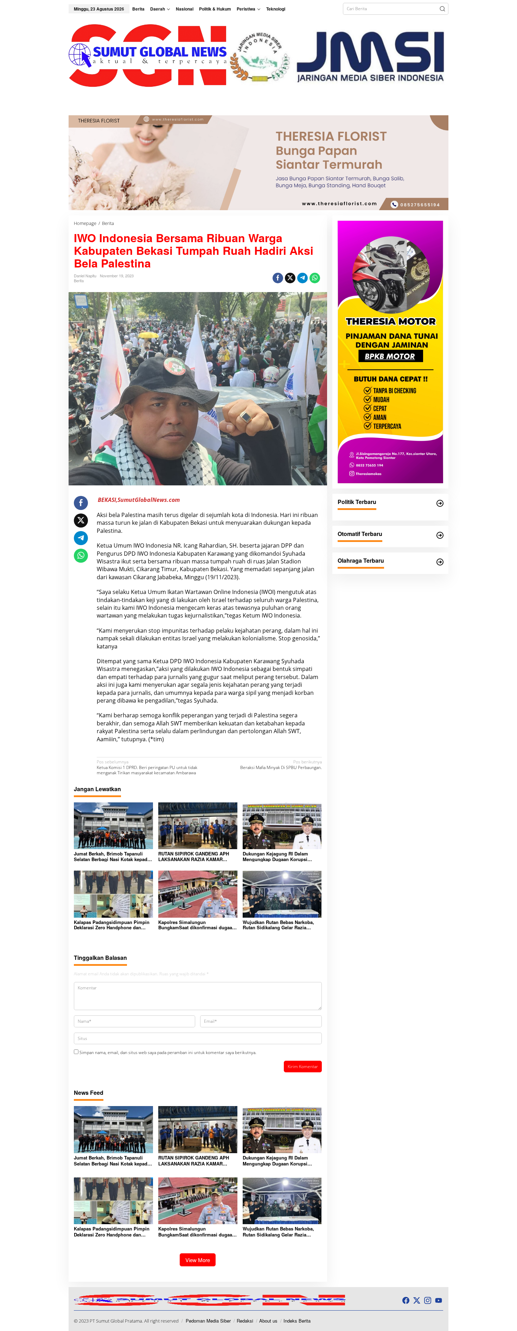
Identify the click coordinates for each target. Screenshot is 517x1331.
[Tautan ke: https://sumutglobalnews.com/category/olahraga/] (440, 562)
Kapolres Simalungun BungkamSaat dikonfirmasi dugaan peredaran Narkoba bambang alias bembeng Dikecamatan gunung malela (196, 924)
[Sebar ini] (278, 278)
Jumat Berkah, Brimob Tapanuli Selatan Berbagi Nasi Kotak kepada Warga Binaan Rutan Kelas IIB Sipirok (112, 856)
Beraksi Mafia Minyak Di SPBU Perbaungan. (280, 764)
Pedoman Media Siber (208, 1320)
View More (197, 1260)
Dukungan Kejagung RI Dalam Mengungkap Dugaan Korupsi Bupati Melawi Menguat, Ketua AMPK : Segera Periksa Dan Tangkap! (275, 856)
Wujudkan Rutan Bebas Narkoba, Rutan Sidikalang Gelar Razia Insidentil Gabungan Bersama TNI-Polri (280, 924)
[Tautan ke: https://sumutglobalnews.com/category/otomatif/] (440, 535)
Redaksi (245, 1320)
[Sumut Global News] (148, 55)
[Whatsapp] (314, 278)
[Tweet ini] (290, 278)
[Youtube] (438, 1300)
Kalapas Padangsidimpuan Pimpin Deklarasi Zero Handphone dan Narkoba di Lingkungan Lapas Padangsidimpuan (111, 924)
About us (268, 1320)
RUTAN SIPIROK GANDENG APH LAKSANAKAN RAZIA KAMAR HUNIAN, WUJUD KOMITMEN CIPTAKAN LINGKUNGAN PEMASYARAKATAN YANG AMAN (194, 856)
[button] (442, 9)
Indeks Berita (297, 1320)
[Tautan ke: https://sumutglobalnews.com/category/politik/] (440, 503)
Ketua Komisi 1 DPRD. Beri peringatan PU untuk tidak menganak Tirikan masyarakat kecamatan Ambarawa (147, 767)
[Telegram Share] (302, 278)
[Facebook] (405, 1300)
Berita (79, 280)
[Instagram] (427, 1300)
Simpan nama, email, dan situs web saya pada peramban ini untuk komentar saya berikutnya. (167, 1052)
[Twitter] (416, 1300)
